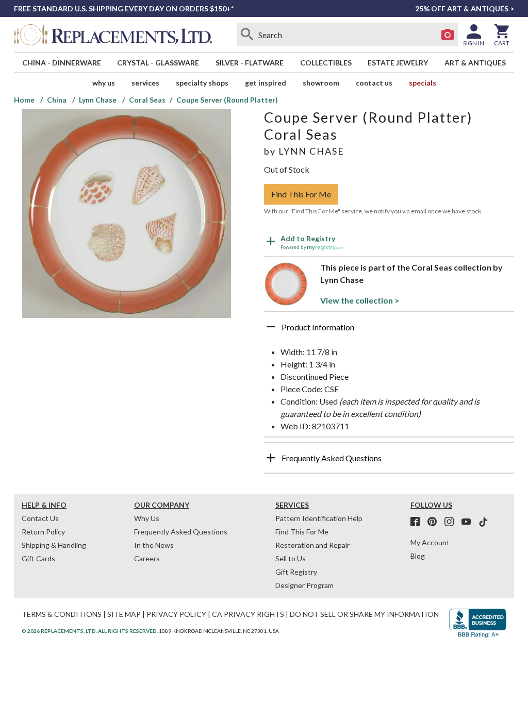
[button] (389, 331)
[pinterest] (435, 522)
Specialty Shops (202, 82)
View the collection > (360, 300)
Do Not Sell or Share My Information (364, 614)
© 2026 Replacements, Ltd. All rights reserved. (90, 631)
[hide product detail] (270, 326)
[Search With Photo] (447, 34)
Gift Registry (296, 571)
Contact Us (374, 82)
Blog (417, 555)
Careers (147, 558)
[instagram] (452, 522)
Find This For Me (301, 194)
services (145, 82)
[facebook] (418, 522)
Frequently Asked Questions (180, 531)
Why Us (146, 518)
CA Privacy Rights (248, 614)
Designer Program (304, 585)
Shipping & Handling (54, 545)
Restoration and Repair (312, 545)
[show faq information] (270, 457)
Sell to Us (290, 558)
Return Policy (43, 531)
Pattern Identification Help (318, 518)
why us (103, 82)
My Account (430, 542)
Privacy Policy (176, 614)
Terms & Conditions (62, 614)
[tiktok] (483, 522)
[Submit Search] (247, 34)
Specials (422, 82)
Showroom (321, 82)
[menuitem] (61, 62)
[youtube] (469, 522)
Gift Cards (38, 558)
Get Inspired (265, 82)
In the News (154, 545)
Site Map (124, 614)
